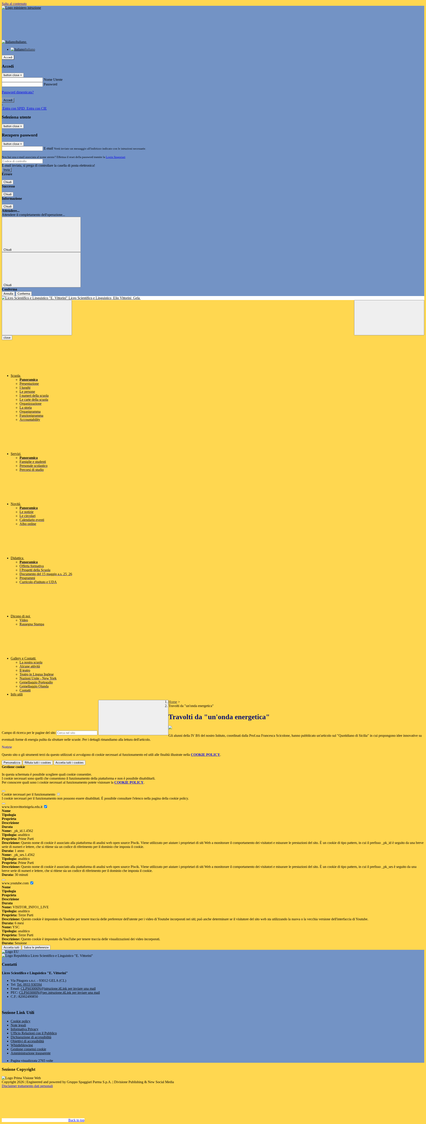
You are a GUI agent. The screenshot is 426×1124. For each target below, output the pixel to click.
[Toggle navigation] (37, 317)
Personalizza (12, 762)
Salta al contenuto (14, 4)
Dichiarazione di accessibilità (31, 1037)
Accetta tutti (69, 762)
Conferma (24, 293)
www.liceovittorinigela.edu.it (22, 807)
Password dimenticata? (18, 92)
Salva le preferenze (36, 947)
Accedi (8, 57)
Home (172, 702)
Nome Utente (53, 79)
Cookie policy (20, 1021)
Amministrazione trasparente (31, 1053)
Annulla (8, 293)
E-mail (48, 148)
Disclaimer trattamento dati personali (27, 1086)
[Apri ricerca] (389, 317)
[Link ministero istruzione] (21, 8)
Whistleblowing (22, 1045)
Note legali (18, 1025)
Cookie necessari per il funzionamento (29, 794)
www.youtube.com (16, 883)
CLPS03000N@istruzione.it (58, 988)
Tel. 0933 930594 (29, 984)
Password (50, 84)
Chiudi (8, 182)
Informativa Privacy (24, 1029)
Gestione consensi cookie (28, 1049)
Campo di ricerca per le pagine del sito (28, 733)
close (7, 337)
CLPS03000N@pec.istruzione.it (59, 992)
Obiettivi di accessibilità (27, 1041)
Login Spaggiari (115, 157)
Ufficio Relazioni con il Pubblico (34, 1033)
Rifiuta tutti (38, 762)
